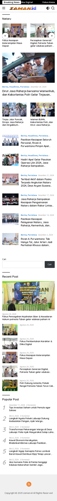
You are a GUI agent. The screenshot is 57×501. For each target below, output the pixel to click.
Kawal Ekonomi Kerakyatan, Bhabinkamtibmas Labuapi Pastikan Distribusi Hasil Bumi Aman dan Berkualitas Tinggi (30, 441)
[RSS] (28, 484)
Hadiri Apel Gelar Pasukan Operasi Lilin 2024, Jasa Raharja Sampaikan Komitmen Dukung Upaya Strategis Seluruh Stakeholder (36, 167)
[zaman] (22, 8)
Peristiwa (24, 86)
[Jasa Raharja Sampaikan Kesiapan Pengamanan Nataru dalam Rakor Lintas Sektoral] (10, 201)
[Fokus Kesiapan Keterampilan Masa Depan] (14, 30)
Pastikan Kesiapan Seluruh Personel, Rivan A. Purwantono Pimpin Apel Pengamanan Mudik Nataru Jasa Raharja (36, 146)
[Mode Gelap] (48, 8)
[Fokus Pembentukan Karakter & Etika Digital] (9, 343)
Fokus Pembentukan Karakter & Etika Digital (36, 342)
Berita (5, 86)
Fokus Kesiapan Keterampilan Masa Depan (12, 43)
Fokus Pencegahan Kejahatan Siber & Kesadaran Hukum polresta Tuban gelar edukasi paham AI (27, 318)
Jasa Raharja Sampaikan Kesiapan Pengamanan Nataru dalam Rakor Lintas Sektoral (36, 204)
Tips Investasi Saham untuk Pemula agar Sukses (29, 409)
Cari (4, 259)
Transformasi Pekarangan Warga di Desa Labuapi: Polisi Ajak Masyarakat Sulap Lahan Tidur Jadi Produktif (32, 431)
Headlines (14, 86)
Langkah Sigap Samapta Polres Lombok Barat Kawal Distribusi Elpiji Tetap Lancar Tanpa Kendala (30, 452)
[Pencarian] (53, 8)
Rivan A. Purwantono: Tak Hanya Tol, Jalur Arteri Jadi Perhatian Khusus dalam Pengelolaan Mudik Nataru (36, 243)
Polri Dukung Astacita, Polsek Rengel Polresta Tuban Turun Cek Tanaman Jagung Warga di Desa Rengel (37, 384)
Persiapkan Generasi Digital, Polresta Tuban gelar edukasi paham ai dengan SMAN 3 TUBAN (42, 43)
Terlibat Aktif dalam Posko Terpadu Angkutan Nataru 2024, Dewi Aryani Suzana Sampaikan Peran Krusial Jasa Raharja (36, 185)
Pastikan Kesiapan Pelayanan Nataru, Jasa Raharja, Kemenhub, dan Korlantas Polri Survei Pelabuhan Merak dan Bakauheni (35, 226)
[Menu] (4, 8)
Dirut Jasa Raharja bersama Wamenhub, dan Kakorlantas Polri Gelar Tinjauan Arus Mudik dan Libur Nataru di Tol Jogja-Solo (28, 96)
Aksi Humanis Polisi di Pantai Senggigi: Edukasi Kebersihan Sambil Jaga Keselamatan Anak (28, 463)
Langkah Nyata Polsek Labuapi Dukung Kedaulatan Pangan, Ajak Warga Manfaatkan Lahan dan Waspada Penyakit (31, 420)
